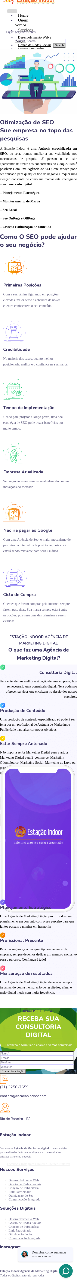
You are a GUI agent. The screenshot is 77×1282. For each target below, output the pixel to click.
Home (23, 15)
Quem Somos (21, 22)
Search (20, 41)
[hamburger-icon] (12, 11)
